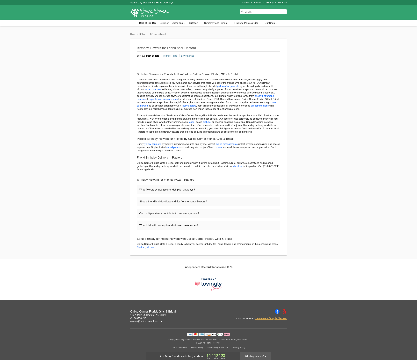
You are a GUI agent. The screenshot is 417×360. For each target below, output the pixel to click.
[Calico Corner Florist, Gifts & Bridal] (153, 12)
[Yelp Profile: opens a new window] (284, 311)
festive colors (189, 105)
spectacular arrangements (164, 99)
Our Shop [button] (270, 22)
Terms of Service (179, 347)
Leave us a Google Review (271, 318)
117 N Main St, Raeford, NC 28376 (148, 314)
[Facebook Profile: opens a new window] (277, 311)
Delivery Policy (238, 347)
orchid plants (173, 147)
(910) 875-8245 (138, 318)
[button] (408, 346)
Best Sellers (152, 55)
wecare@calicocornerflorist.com (146, 321)
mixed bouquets (153, 89)
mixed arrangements (227, 144)
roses (191, 121)
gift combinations (260, 105)
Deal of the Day (147, 22)
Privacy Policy (197, 347)
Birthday (142, 33)
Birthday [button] (193, 22)
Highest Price (170, 55)
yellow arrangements (228, 86)
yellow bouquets (152, 144)
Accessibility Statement (217, 347)
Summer (164, 22)
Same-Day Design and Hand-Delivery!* (152, 2)
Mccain (150, 247)
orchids (207, 121)
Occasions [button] (177, 22)
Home (133, 33)
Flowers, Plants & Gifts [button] (246, 22)
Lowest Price (187, 55)
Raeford (141, 247)
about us (238, 166)
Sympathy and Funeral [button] (216, 22)
